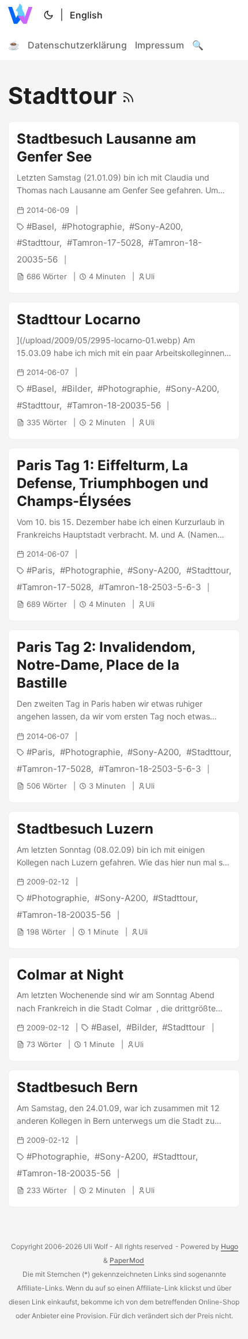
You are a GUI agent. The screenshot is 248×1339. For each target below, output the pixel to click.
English (86, 15)
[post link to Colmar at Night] (124, 1009)
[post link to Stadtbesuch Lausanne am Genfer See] (124, 207)
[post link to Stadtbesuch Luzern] (124, 880)
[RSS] (128, 95)
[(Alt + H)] (22, 15)
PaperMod (127, 1260)
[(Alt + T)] (48, 15)
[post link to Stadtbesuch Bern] (124, 1138)
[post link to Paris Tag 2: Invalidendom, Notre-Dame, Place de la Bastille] (124, 716)
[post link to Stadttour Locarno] (124, 370)
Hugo (229, 1246)
